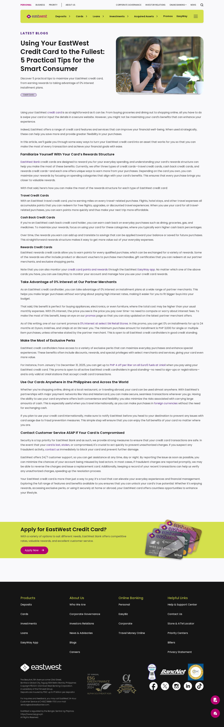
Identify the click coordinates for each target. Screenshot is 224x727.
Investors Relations (82, 623)
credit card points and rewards (88, 269)
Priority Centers (178, 633)
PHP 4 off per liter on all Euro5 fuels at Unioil (138, 365)
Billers (171, 642)
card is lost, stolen (58, 445)
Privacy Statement (180, 652)
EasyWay (182, 16)
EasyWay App (29, 642)
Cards (24, 614)
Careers (75, 652)
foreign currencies (166, 403)
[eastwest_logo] (37, 16)
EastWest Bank (30, 162)
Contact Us (175, 614)
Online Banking (177, 4)
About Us (70, 4)
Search (202, 5)
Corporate (125, 623)
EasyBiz (123, 614)
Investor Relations (155, 4)
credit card (54, 112)
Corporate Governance (128, 4)
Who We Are (78, 604)
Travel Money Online (132, 633)
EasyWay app (146, 269)
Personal (25, 4)
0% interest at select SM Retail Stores (104, 323)
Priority (53, 4)
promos (90, 316)
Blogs (73, 642)
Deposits (26, 604)
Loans (24, 633)
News (193, 4)
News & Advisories (81, 633)
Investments (28, 623)
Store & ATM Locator (181, 623)
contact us (52, 449)
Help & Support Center (182, 604)
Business (40, 4)
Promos (168, 16)
